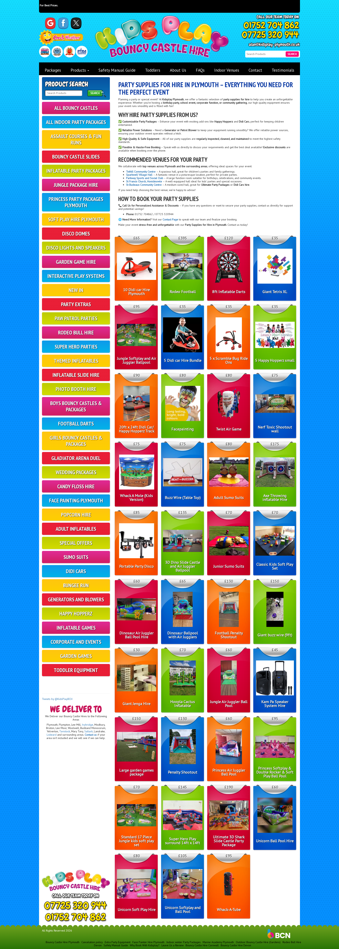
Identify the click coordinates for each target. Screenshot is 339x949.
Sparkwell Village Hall (139, 174)
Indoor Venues (226, 70)
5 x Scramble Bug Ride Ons (229, 360)
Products (79, 70)
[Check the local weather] (61, 37)
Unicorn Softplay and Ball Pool (183, 909)
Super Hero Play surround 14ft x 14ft (182, 840)
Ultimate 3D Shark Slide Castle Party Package (229, 840)
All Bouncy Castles (76, 107)
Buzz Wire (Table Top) (183, 497)
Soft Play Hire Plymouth (76, 219)
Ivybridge (87, 724)
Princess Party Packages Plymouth (76, 202)
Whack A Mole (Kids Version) (136, 497)
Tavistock (64, 731)
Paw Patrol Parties (76, 318)
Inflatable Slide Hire (75, 374)
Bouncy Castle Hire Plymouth (62, 942)
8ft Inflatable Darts (228, 291)
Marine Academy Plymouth (218, 942)
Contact (255, 70)
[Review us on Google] (50, 23)
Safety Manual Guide (117, 70)
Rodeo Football (183, 291)
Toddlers (152, 70)
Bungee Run (76, 585)
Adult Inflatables (76, 528)
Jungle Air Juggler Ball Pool (228, 703)
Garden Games (76, 655)
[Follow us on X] (76, 23)
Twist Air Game (228, 429)
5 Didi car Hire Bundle (182, 360)
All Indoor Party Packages (76, 122)
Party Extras (76, 304)
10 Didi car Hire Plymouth (136, 291)
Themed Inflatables (76, 360)
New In (76, 290)
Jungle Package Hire (76, 184)
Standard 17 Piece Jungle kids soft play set (136, 840)
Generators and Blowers (76, 599)
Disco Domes (76, 233)
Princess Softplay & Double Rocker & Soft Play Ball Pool (274, 772)
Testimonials (283, 70)
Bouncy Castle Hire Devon (236, 945)
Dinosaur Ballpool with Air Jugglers (182, 634)
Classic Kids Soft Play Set (274, 566)
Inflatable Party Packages (76, 170)
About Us (178, 70)
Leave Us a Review (172, 945)
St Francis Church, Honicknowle (144, 181)
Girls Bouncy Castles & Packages (76, 441)
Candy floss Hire (76, 486)
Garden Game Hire (76, 261)
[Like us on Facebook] (63, 23)
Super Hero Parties (76, 346)
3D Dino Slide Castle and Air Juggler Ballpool (182, 566)
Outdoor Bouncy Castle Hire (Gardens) (258, 942)
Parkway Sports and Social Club (144, 178)
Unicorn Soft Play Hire (137, 909)
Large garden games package (136, 772)
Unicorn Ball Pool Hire (275, 840)
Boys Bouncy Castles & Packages (76, 406)
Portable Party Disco (136, 566)
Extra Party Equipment (117, 942)
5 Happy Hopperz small (274, 360)
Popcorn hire (76, 514)
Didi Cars (76, 571)
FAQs (200, 70)
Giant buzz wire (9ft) (275, 635)
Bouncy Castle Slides (76, 156)
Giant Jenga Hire (136, 703)
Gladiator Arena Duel (76, 458)
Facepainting (182, 429)
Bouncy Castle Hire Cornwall (202, 945)
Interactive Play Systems (76, 275)
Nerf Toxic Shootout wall (275, 429)
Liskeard (51, 734)
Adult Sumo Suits (229, 497)
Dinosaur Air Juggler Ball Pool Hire (136, 634)
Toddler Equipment (76, 670)
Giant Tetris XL (274, 291)
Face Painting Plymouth (76, 500)
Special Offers (76, 542)
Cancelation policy (92, 942)
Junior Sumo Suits (228, 566)
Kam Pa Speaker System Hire (274, 703)
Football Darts (76, 423)
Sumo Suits (76, 557)
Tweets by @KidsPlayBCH (57, 699)
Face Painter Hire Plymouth (148, 942)
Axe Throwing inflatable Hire (274, 497)
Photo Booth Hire (76, 389)
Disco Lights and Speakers (76, 247)
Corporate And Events (76, 641)
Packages (53, 70)
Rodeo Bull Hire (76, 332)
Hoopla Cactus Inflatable (182, 703)
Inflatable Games (76, 627)
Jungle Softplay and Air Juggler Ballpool (136, 360)
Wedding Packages (76, 472)
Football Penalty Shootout (229, 634)
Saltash (88, 731)
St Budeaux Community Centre (144, 184)
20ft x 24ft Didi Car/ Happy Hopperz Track (136, 429)
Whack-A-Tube (229, 909)
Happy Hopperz (75, 613)
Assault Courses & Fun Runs (76, 139)
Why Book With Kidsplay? (144, 945)
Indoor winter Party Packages (183, 942)
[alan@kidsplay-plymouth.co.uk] (274, 44)
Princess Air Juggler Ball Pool (228, 772)
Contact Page (170, 219)
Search (292, 54)
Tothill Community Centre (141, 171)
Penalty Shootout (182, 772)
